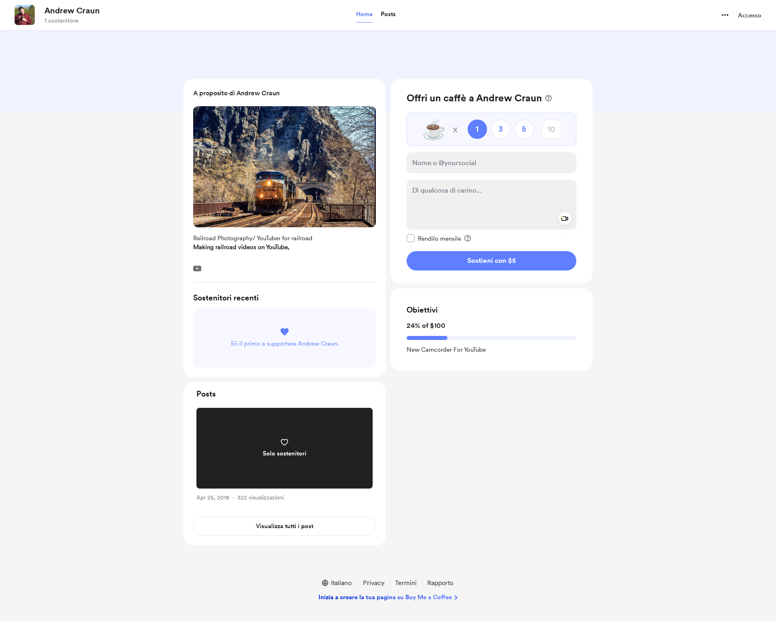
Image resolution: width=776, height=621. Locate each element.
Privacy (373, 583)
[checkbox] (434, 238)
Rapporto (440, 583)
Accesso (749, 15)
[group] (284, 456)
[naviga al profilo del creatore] (25, 15)
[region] (491, 181)
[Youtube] (197, 268)
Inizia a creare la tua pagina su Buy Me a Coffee (385, 597)
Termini (406, 583)
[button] (364, 14)
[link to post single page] (284, 456)
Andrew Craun (72, 10)
